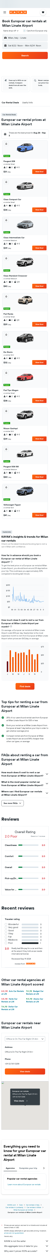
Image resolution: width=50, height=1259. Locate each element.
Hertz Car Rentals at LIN (9, 1000)
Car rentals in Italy (32, 1205)
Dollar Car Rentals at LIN (9, 1008)
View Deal (39, 172)
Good (11, 930)
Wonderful (13, 924)
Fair (10, 936)
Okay (10, 933)
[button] (5, 12)
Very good (13, 927)
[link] (25, 686)
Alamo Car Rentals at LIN (34, 1000)
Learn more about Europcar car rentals (24, 1184)
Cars (21, 1205)
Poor (10, 943)
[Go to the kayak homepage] (18, 12)
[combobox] (11, 30)
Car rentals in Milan (34, 1207)
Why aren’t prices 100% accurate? (20, 1251)
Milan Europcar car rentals (23, 1210)
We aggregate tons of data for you (20, 1246)
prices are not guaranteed (13, 1233)
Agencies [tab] (10, 1168)
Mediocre (13, 939)
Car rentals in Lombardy (14, 1207)
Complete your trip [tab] (28, 1168)
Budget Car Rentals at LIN (34, 992)
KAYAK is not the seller (15, 1241)
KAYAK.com (11, 1205)
